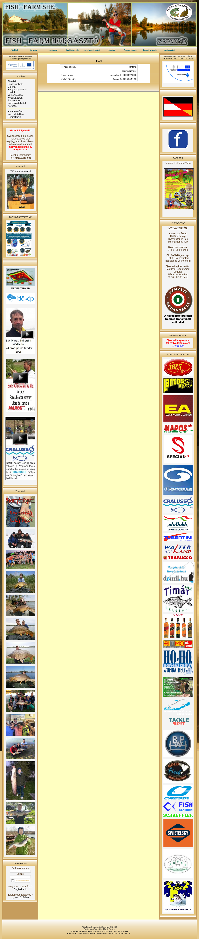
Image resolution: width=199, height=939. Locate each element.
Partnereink (169, 50)
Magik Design (109, 929)
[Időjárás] (20, 303)
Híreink (111, 50)
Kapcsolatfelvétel (17, 103)
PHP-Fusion (87, 931)
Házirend (53, 50)
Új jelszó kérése (20, 897)
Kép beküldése (16, 114)
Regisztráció (14, 117)
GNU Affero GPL (121, 933)
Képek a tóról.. (150, 50)
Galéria (12, 87)
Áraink (33, 50)
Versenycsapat (130, 50)
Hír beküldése (15, 111)
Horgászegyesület (92, 50)
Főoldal (14, 50)
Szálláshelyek (72, 50)
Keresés (12, 106)
